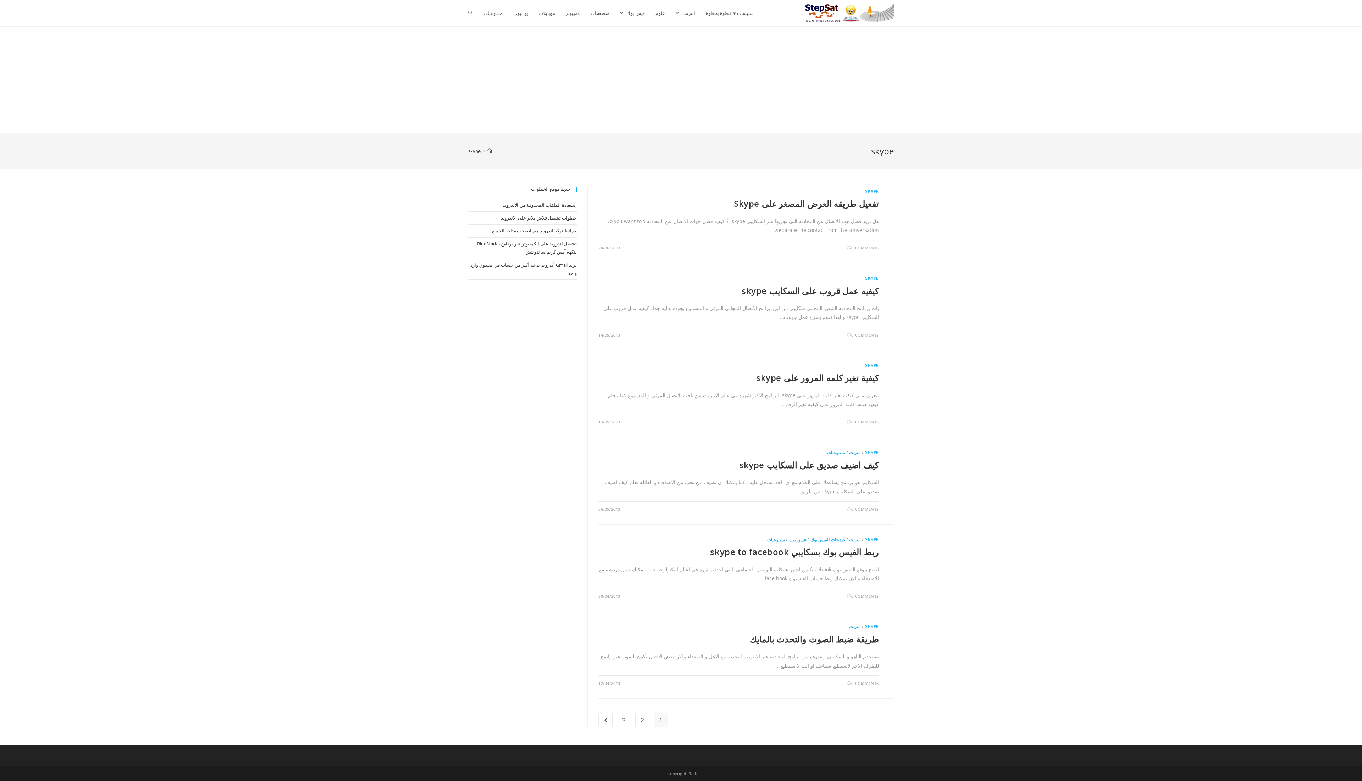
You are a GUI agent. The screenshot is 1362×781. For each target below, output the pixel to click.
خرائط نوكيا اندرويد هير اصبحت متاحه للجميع (534, 230)
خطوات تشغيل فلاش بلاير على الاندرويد (539, 218)
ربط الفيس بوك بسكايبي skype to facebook (794, 552)
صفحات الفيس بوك (827, 540)
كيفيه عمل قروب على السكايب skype (810, 291)
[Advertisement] (681, 79)
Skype (872, 191)
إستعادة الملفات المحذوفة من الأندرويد (540, 205)
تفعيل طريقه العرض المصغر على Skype (806, 203)
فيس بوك (797, 540)
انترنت (854, 452)
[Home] (489, 151)
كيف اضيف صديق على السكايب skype (809, 465)
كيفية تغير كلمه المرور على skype (817, 377)
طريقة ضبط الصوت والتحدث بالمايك (814, 639)
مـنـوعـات (836, 452)
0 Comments (865, 247)
